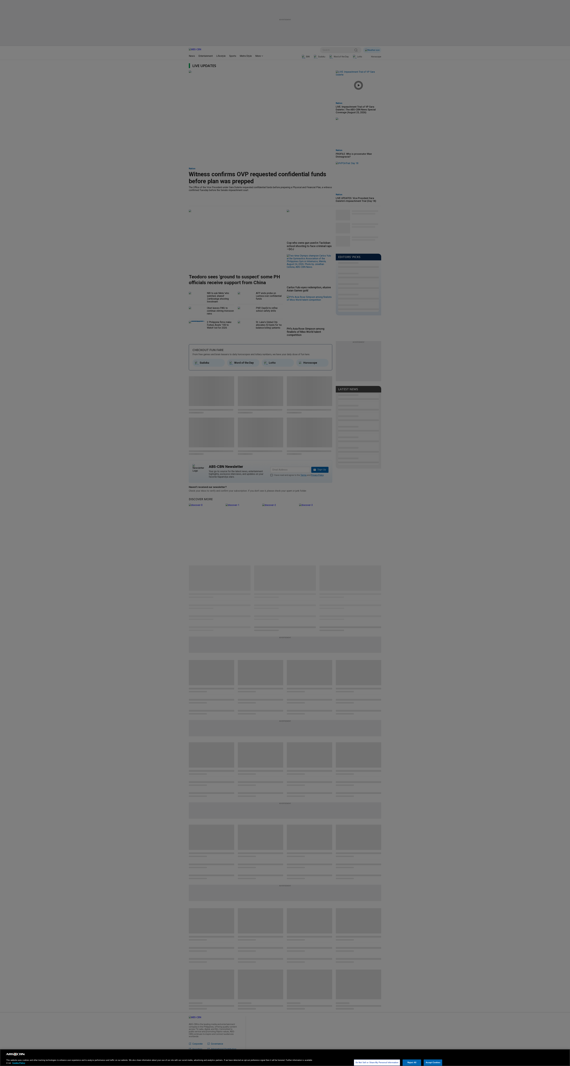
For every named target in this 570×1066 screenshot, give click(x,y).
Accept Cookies (433, 1062)
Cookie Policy (18, 1063)
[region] (285, 1057)
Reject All (411, 1062)
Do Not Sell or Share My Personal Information (377, 1062)
